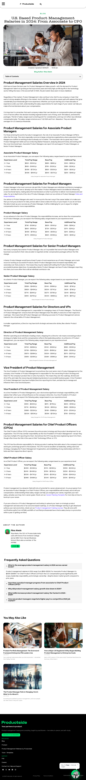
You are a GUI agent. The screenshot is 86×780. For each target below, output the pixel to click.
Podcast (4, 745)
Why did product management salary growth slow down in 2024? (35, 589)
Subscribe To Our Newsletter (11, 734)
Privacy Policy (36, 775)
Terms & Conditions (48, 775)
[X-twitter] (6, 769)
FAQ (3, 758)
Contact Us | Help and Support (11, 766)
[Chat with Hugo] (75, 774)
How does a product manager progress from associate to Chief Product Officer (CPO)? (38, 583)
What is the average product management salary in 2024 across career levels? (37, 566)
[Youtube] (9, 769)
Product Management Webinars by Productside (17, 749)
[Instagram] (15, 769)
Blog (3, 741)
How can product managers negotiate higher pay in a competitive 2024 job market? (39, 600)
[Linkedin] (12, 769)
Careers (4, 762)
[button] (80, 76)
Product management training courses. (49, 508)
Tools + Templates (7, 752)
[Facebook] (3, 769)
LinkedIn (14, 546)
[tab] (43, 566)
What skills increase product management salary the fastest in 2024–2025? (37, 594)
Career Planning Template (55, 495)
